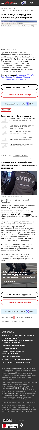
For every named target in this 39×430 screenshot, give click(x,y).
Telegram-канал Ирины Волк (11, 196)
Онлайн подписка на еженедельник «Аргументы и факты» (17, 342)
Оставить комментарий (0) (19, 95)
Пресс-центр (29, 335)
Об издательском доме (12, 335)
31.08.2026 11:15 (6, 156)
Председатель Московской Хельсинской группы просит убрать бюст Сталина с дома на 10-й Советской (22, 126)
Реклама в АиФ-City (10, 354)
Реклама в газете (19, 345)
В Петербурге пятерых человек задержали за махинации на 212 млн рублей (18, 274)
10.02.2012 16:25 (6, 8)
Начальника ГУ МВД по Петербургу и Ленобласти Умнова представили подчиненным (18, 77)
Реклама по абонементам (13, 351)
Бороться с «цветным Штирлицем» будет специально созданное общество (22, 119)
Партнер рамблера (19, 420)
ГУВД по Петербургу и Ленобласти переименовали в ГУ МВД (21, 132)
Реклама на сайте (9, 348)
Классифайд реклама (11, 357)
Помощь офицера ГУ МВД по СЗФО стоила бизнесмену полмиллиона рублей (23, 138)
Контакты (6, 345)
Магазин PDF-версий (10, 338)
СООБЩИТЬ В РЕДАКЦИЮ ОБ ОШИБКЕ (17, 362)
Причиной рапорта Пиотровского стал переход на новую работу (22, 145)
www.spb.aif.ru (10, 49)
